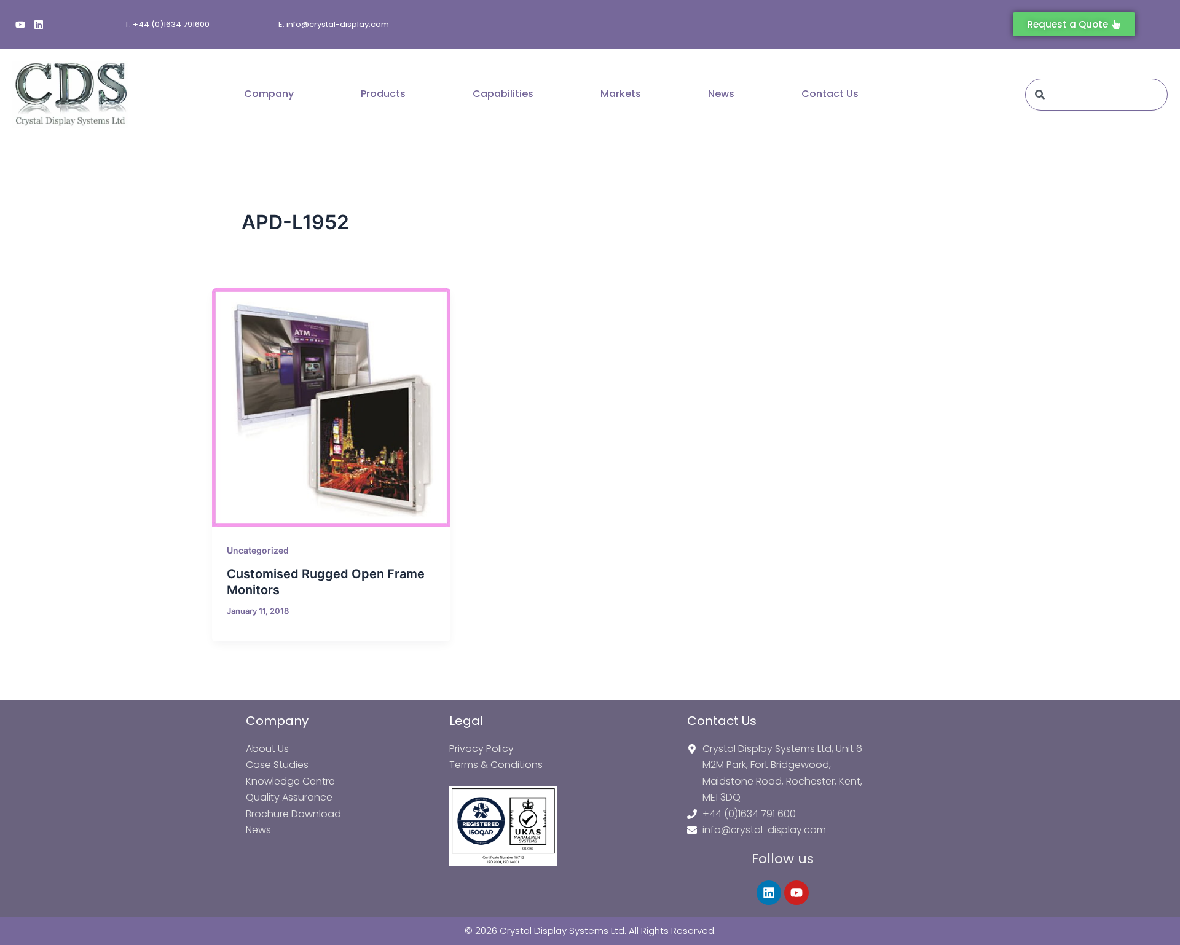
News (721, 94)
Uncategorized (258, 550)
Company (269, 94)
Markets (620, 94)
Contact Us (830, 94)
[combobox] (1096, 95)
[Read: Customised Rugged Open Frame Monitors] (331, 407)
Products (383, 94)
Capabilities (503, 94)
